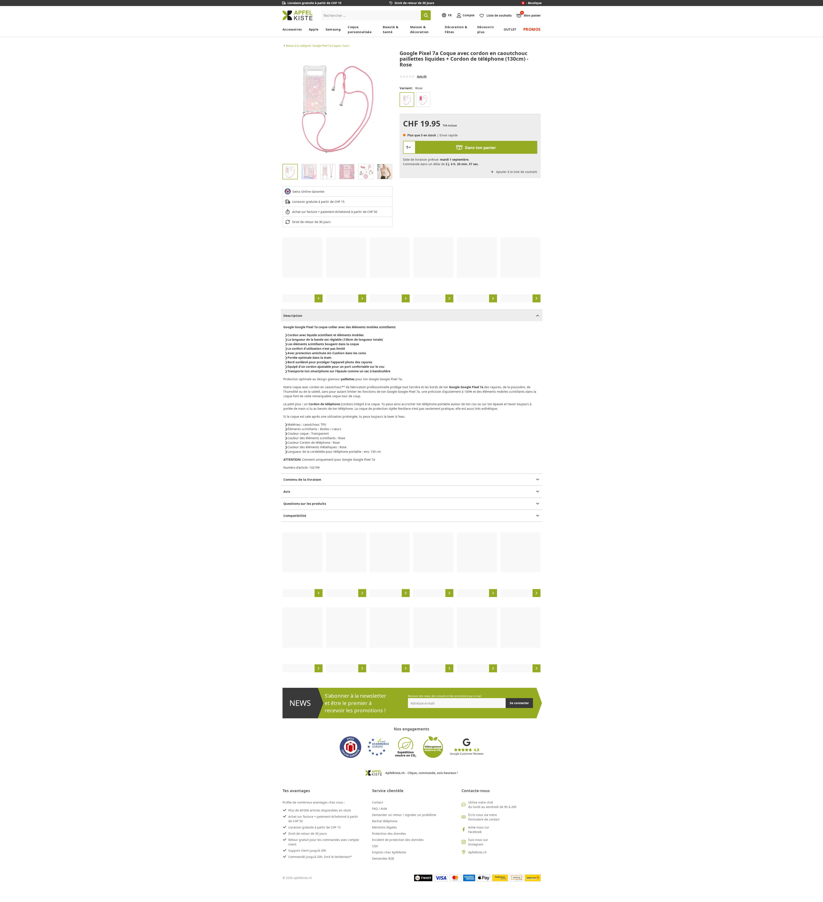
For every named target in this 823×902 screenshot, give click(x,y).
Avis (286, 491)
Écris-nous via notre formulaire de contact (483, 817)
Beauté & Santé (390, 29)
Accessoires (292, 29)
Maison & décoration (419, 29)
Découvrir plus (485, 29)
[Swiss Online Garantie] (350, 747)
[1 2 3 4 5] (409, 147)
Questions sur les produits (304, 503)
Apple (314, 29)
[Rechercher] (426, 15)
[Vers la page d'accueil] (297, 15)
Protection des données (389, 833)
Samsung (333, 29)
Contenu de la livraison (302, 479)
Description (292, 315)
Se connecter (519, 703)
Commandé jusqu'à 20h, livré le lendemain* (320, 857)
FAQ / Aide (379, 809)
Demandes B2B (383, 858)
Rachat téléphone (384, 821)
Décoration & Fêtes (456, 29)
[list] (338, 105)
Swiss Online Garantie (308, 191)
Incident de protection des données (398, 840)
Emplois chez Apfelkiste (389, 852)
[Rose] (407, 99)
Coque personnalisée (360, 29)
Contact (377, 802)
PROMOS (532, 29)
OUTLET (510, 29)
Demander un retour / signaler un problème (404, 815)
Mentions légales (384, 827)
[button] (287, 105)
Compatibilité (294, 515)
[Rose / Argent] (423, 99)
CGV (375, 846)
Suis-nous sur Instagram (478, 842)
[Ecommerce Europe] (378, 747)
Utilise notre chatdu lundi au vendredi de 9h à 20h (492, 804)
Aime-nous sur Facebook (478, 829)
